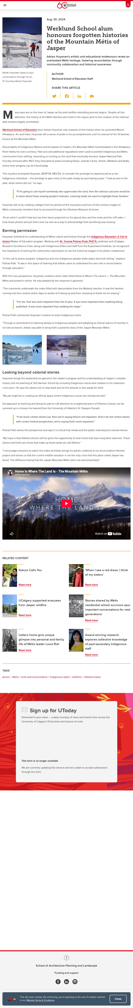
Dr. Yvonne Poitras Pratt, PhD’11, (78, 241)
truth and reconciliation (34, 677)
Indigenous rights (60, 677)
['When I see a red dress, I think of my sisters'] (76, 575)
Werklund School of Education (19, 130)
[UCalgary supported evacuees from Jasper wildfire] (9, 605)
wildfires (77, 677)
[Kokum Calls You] (9, 575)
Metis (15, 677)
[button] (56, 95)
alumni (6, 677)
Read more (25, 585)
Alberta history (92, 677)
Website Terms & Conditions (40, 1000)
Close (118, 999)
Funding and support (66, 973)
